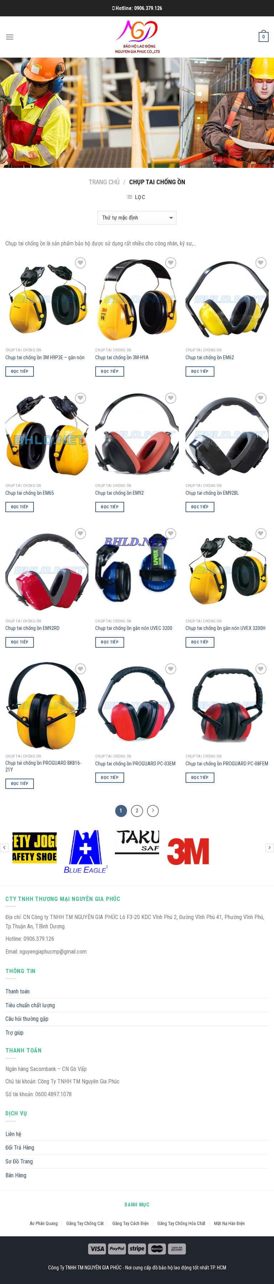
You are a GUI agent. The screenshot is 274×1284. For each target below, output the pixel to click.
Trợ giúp (14, 1032)
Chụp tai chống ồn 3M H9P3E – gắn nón (45, 358)
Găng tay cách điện (130, 1223)
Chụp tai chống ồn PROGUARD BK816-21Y (43, 766)
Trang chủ (104, 182)
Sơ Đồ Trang (19, 1161)
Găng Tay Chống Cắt (85, 1223)
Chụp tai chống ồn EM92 (119, 493)
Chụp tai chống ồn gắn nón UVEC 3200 (133, 628)
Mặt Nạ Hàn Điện (229, 1223)
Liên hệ (13, 1134)
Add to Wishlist (78, 276)
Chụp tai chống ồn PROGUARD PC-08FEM (227, 764)
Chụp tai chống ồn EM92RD (32, 628)
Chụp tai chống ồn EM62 (210, 358)
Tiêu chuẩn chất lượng (30, 1005)
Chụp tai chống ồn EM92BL (212, 493)
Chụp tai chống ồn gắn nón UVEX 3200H (225, 628)
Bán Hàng (15, 1175)
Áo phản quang (44, 1223)
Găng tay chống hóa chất (181, 1223)
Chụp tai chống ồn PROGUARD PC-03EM (135, 764)
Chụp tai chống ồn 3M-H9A (122, 358)
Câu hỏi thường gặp (27, 1018)
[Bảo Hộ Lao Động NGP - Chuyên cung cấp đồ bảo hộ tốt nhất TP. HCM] (137, 37)
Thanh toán (17, 991)
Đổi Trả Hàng (19, 1147)
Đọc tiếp (20, 371)
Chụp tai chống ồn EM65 (29, 493)
